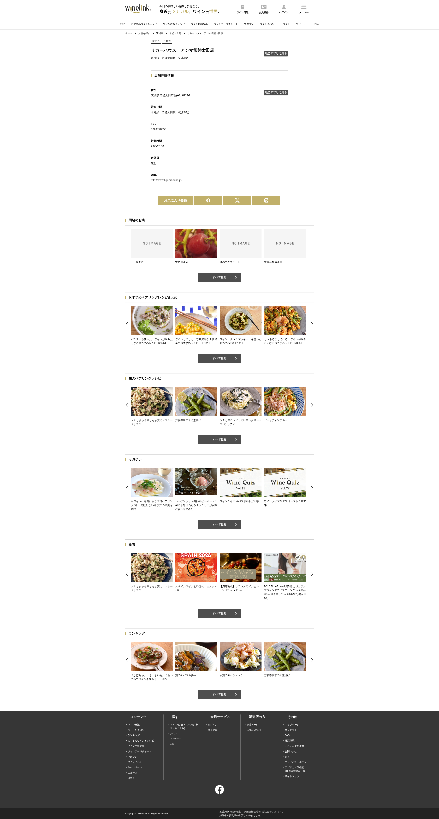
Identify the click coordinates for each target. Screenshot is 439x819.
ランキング (134, 735)
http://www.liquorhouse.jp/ (166, 180)
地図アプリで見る (276, 53)
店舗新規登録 (253, 730)
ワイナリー (302, 24)
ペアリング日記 (136, 730)
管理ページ (252, 724)
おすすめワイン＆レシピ (141, 740)
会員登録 (212, 730)
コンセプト (291, 730)
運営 (287, 756)
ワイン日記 (134, 724)
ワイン (286, 24)
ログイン (212, 724)
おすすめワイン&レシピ (144, 24)
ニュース (132, 772)
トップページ (292, 724)
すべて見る (219, 277)
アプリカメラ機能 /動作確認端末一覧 (295, 769)
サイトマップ (292, 776)
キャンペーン (135, 767)
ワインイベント (268, 24)
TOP (122, 24)
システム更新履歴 (294, 746)
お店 (316, 24)
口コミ (131, 778)
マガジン (249, 24)
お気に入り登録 (175, 200)
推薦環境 (289, 740)
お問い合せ (291, 751)
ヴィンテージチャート (226, 24)
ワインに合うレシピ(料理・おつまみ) (184, 726)
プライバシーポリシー (297, 762)
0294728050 (158, 129)
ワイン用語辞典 (199, 24)
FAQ (287, 735)
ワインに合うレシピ (174, 24)
